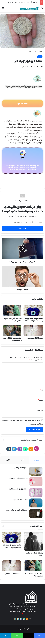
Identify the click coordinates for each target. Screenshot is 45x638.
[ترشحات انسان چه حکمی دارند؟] (33, 541)
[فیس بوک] (39, 635)
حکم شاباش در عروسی (35, 338)
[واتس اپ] (17, 635)
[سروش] (8, 449)
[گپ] (19, 449)
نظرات (7, 460)
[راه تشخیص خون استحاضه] (35, 481)
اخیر (21, 460)
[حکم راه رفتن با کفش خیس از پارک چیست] (12, 330)
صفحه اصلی (37, 51)
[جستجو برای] (42, 9)
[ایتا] (30, 449)
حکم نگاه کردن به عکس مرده (16, 510)
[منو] (3, 9)
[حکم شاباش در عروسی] (33, 330)
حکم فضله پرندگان (20, 467)
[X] (28, 635)
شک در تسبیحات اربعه (19, 499)
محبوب (37, 460)
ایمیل (40, 400)
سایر (30, 51)
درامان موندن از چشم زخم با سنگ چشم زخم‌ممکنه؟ (34, 319)
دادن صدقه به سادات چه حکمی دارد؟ (13, 319)
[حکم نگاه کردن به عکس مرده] (35, 513)
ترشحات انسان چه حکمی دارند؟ (34, 554)
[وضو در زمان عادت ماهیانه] (35, 492)
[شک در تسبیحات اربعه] (35, 502)
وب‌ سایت (40, 410)
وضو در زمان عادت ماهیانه (17, 488)
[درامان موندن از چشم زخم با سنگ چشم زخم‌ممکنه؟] (33, 310)
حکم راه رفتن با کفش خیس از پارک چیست (12, 339)
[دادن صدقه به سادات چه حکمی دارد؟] (12, 310)
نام (41, 390)
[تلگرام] (14, 449)
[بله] (25, 449)
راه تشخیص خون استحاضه (18, 478)
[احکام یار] (29, 9)
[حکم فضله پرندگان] (35, 471)
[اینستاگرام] (36, 448)
